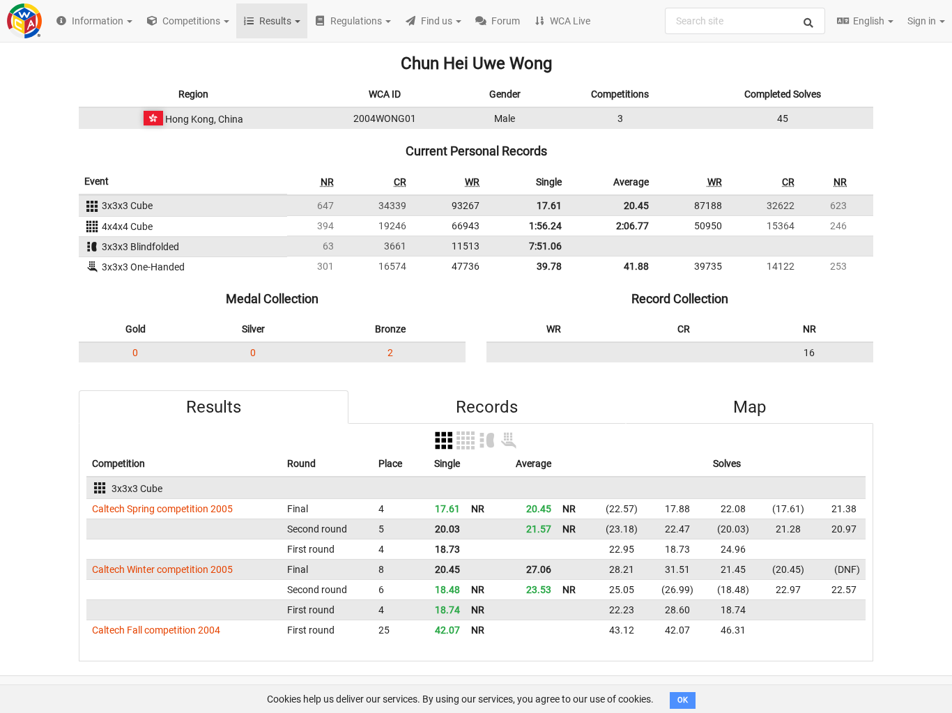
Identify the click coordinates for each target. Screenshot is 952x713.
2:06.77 (632, 225)
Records (487, 407)
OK (682, 700)
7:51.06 (545, 246)
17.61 (549, 205)
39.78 (549, 266)
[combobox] (745, 21)
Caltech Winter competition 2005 (162, 569)
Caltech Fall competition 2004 (156, 630)
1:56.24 (545, 225)
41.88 (636, 266)
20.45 (636, 205)
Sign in (922, 20)
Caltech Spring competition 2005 (162, 508)
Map (749, 407)
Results (213, 407)
